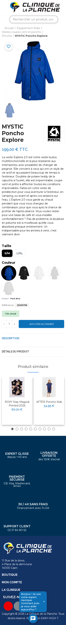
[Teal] (9, 288)
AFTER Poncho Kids (49, 402)
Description (10, 338)
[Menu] (2, 7)
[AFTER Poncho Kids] (49, 387)
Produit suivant (61, 32)
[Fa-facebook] (18, 606)
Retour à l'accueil (57, 32)
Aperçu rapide (20, 391)
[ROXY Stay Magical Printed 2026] (17, 387)
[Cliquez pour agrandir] (8, 95)
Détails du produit (15, 351)
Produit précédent (52, 32)
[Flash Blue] (8, 273)
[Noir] (24, 273)
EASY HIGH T (49, 618)
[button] (12, 429)
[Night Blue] (54, 273)
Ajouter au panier (41, 324)
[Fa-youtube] (8, 606)
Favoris (9, 46)
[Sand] (39, 273)
